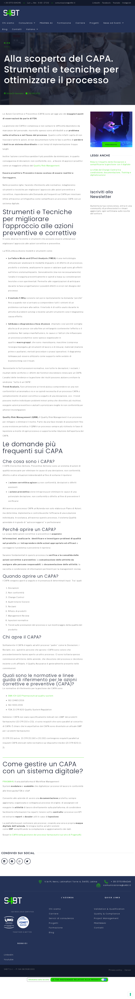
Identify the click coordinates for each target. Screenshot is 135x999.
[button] (4, 861)
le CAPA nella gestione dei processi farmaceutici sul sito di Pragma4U (45, 835)
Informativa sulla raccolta (38, 979)
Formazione (64, 23)
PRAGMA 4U (46, 23)
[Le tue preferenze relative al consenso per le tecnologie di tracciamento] (130, 994)
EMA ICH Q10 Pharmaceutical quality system (30, 696)
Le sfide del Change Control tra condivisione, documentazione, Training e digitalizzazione (110, 172)
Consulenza (26, 23)
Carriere (80, 23)
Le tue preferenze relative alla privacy (76, 980)
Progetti (94, 23)
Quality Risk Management (47, 165)
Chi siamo (8, 23)
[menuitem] (32, 29)
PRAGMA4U (9, 781)
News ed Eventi (112, 23)
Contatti (17, 29)
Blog (5, 29)
